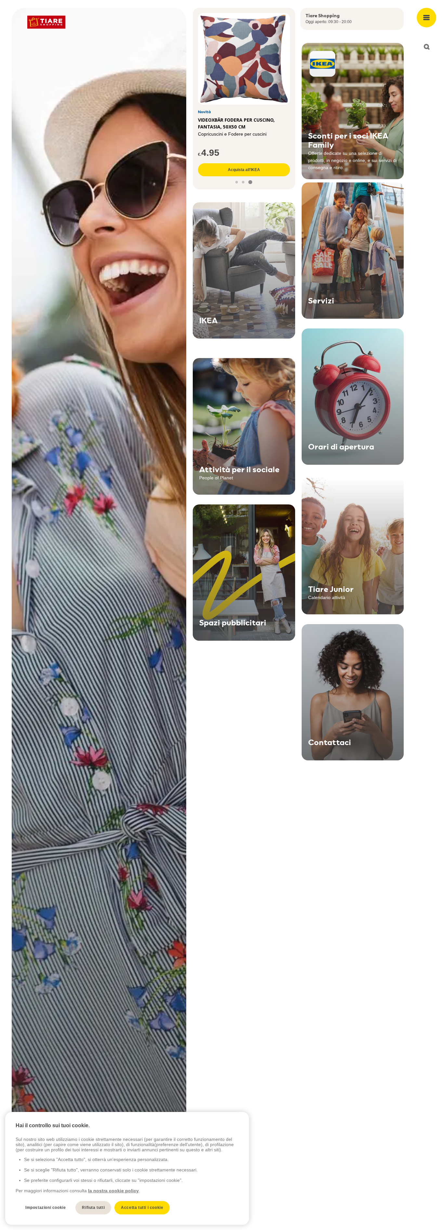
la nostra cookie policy (113, 1190)
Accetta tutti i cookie (142, 1207)
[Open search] (426, 46)
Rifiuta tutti (93, 1207)
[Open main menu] (426, 17)
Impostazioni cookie (45, 1207)
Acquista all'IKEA (244, 169)
